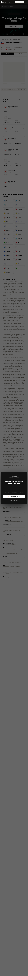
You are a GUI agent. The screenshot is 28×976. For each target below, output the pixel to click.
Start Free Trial (19, 1)
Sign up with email (14, 500)
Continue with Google (15, 496)
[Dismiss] (25, 474)
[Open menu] (25, 2)
